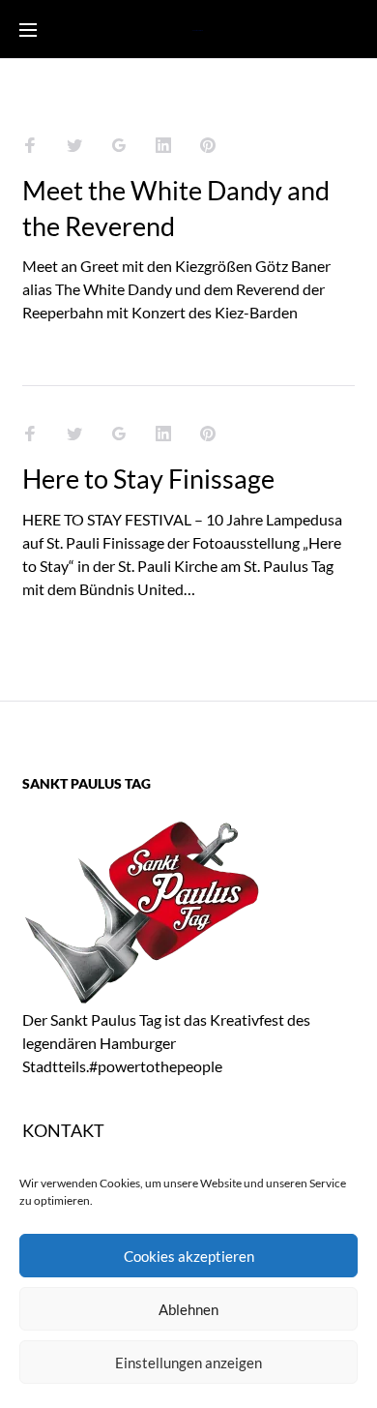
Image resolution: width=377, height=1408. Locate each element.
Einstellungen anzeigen (188, 1362)
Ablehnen (188, 1309)
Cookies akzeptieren (189, 1256)
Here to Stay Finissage (148, 478)
